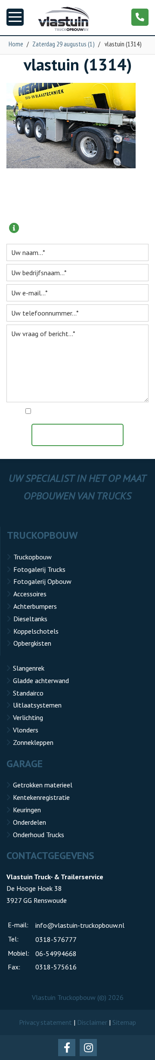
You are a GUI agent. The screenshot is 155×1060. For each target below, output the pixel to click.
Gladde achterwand (41, 680)
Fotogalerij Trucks (39, 569)
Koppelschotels (36, 631)
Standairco (28, 693)
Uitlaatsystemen (37, 705)
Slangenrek (28, 668)
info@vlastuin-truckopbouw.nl (79, 925)
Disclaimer (92, 1022)
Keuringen (27, 809)
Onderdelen (29, 822)
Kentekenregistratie (41, 797)
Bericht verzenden (82, 435)
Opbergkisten (32, 643)
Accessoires (29, 593)
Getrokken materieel (42, 785)
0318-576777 (56, 939)
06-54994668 (56, 953)
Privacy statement (45, 1022)
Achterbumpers (35, 606)
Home (16, 43)
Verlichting (28, 717)
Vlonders (25, 730)
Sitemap (124, 1022)
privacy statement (114, 412)
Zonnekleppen (33, 742)
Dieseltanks (30, 618)
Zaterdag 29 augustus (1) (63, 43)
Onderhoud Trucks (38, 834)
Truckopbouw (32, 557)
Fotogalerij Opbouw (42, 581)
